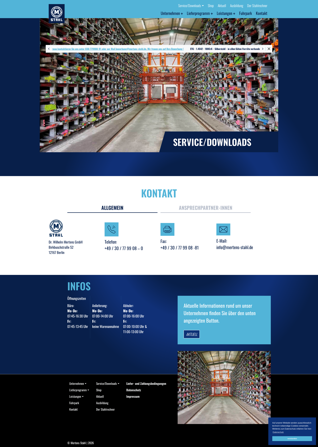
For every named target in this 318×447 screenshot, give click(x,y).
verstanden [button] (292, 439)
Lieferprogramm (198, 13)
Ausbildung (236, 5)
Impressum (133, 396)
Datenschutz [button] (278, 432)
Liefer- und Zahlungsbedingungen (146, 383)
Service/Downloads (189, 5)
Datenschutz (133, 390)
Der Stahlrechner (257, 5)
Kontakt (261, 13)
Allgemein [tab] (112, 207)
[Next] (262, 48)
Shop (211, 5)
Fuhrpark (245, 13)
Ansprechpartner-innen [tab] (205, 207)
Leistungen (224, 13)
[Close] (269, 49)
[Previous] (48, 48)
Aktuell (222, 5)
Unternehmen (170, 13)
